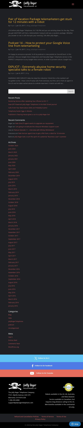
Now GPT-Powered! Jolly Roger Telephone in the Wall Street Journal (32, 104)
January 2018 (13, 226)
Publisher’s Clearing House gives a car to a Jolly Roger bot (29, 114)
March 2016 (12, 299)
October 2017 (13, 236)
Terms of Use (61, 417)
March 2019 (12, 189)
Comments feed (14, 344)
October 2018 (13, 202)
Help (10, 318)
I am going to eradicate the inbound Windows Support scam (37, 127)
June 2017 (11, 249)
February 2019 (13, 192)
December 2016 (14, 269)
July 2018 (11, 209)
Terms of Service (48, 417)
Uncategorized (13, 328)
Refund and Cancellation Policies (26, 417)
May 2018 (11, 216)
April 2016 (12, 296)
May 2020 (11, 165)
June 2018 (11, 212)
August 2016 (12, 282)
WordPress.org (13, 347)
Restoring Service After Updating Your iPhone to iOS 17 (28, 101)
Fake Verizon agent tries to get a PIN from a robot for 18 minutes (41, 133)
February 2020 (13, 172)
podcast (11, 325)
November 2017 (14, 232)
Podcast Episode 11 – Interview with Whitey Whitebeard (34, 130)
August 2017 (12, 242)
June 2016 (11, 289)
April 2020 (12, 169)
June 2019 (11, 186)
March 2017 (12, 259)
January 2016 (13, 306)
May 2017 (11, 252)
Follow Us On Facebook (43, 366)
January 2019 (13, 196)
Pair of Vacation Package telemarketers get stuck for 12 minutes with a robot (40, 20)
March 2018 (12, 222)
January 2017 (13, 266)
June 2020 (11, 162)
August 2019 (12, 179)
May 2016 (11, 292)
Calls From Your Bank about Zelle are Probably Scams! (27, 108)
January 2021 (13, 159)
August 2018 (12, 206)
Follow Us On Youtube (44, 373)
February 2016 (13, 302)
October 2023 (13, 146)
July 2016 (11, 286)
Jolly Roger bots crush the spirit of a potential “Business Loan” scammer (40, 137)
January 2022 (13, 156)
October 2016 (13, 276)
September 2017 (14, 239)
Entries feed (12, 340)
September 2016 (14, 279)
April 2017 (12, 256)
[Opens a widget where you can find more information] (75, 424)
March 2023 (12, 152)
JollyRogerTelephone (38, 26)
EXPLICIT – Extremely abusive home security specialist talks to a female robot (37, 68)
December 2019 (14, 176)
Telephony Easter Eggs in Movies (20, 111)
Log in (10, 337)
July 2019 (11, 182)
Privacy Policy (40, 419)
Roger (12, 26)
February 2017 (13, 262)
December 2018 (14, 199)
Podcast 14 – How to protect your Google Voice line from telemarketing (39, 44)
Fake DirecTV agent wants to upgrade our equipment (34, 123)
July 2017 (11, 246)
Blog (28, 26)
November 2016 (14, 272)
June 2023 (11, 149)
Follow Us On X (43, 358)
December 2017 (14, 229)
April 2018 (12, 219)
